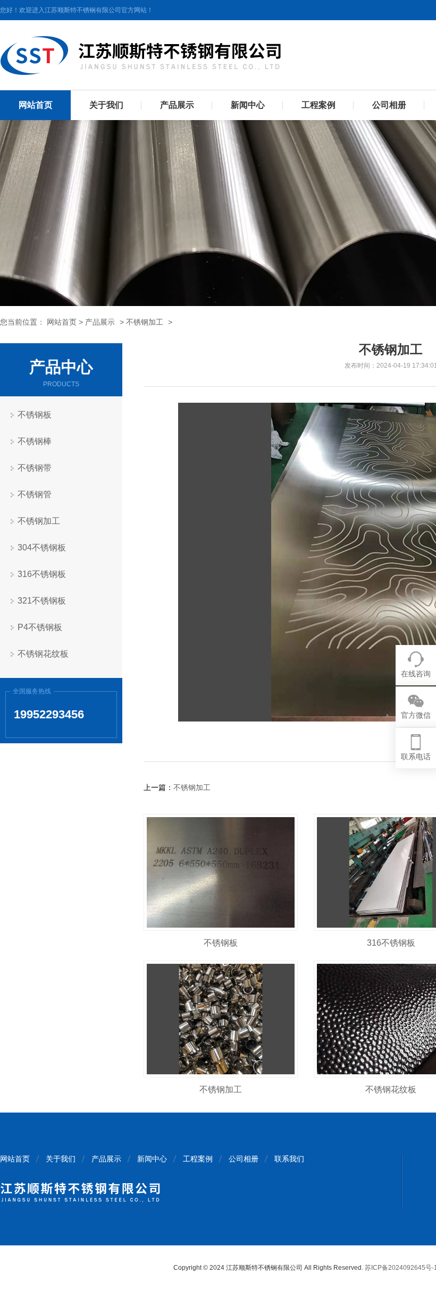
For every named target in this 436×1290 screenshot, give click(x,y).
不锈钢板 (35, 414)
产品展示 (177, 104)
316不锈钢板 (42, 574)
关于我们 (106, 104)
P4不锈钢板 (40, 627)
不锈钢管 (35, 494)
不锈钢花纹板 (43, 653)
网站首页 (36, 104)
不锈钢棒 (35, 441)
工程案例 (318, 104)
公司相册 (389, 104)
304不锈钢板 (42, 547)
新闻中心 (248, 104)
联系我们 (289, 1159)
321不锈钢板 (42, 600)
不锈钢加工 (144, 322)
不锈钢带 (35, 467)
